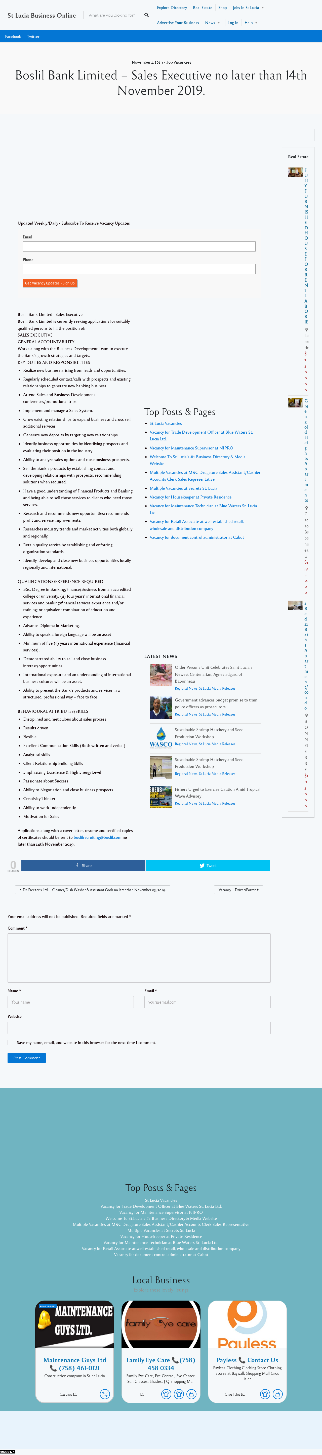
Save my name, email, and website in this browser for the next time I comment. (86, 1042)
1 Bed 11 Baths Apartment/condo (306, 655)
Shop (222, 7)
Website (15, 1016)
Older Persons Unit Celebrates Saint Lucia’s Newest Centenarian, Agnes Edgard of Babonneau (213, 673)
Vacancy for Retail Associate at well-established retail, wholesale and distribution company (161, 1248)
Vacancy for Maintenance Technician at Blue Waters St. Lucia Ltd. (161, 1242)
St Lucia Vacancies (166, 423)
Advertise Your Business (178, 22)
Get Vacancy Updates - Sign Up (50, 283)
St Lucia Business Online (42, 15)
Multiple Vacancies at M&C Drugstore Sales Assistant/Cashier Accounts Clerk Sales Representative (161, 1224)
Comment (18, 928)
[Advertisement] (139, 174)
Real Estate (202, 7)
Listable (178, 1433)
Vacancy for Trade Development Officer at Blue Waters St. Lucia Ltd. (161, 1206)
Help (249, 22)
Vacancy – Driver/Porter (237, 889)
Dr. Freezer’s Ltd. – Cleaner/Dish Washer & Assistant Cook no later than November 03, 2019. (94, 889)
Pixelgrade (197, 1433)
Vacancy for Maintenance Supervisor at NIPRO (191, 447)
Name (14, 990)
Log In (233, 22)
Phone (28, 259)
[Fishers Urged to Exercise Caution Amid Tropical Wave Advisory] (161, 798)
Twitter (33, 36)
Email (27, 236)
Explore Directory (172, 7)
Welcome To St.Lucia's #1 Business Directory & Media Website (161, 1218)
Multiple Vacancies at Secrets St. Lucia (183, 488)
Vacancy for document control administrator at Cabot (197, 537)
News (210, 22)
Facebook (13, 36)
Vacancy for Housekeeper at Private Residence (190, 497)
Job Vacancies (179, 62)
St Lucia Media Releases (217, 688)
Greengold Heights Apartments (306, 450)
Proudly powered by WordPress (140, 1433)
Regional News (186, 688)
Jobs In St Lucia (246, 7)
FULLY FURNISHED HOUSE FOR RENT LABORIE (306, 245)
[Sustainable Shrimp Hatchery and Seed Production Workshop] (161, 738)
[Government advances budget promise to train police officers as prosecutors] (161, 708)
